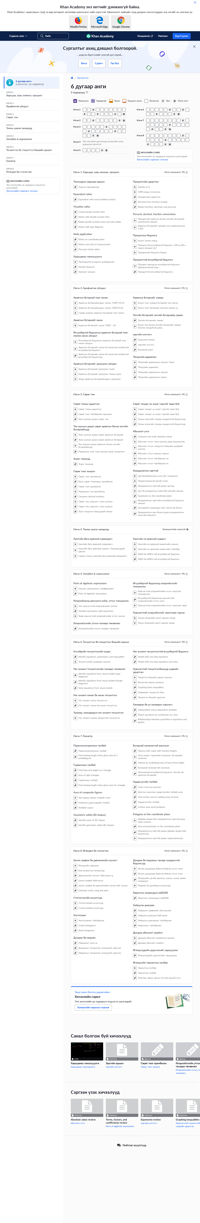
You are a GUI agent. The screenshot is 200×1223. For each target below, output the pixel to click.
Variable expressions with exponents (95, 611)
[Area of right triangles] (161, 120)
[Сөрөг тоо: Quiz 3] (115, 131)
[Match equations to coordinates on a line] (165, 114)
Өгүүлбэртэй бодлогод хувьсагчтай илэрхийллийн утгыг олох (156, 599)
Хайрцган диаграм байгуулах (152, 916)
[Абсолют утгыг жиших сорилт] (106, 131)
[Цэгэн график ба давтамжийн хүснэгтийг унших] (161, 135)
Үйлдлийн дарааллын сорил (152, 377)
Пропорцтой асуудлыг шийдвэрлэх (96, 262)
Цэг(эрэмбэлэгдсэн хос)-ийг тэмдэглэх (158, 476)
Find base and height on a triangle (94, 770)
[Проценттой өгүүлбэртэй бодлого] (119, 114)
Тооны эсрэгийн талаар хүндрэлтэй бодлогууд (161, 419)
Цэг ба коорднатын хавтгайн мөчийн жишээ (160, 491)
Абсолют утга (78, 1123)
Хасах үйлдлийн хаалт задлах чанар (156, 623)
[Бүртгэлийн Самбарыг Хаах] (194, 46)
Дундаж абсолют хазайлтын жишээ (156, 938)
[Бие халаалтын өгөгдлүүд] (148, 135)
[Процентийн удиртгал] (102, 114)
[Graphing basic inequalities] (187, 110)
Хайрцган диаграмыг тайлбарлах (155, 921)
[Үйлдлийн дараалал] (111, 120)
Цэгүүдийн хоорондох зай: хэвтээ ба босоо (160, 508)
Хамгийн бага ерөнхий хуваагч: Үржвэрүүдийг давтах (101, 550)
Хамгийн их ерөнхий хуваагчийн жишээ (158, 544)
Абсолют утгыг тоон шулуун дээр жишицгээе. (161, 442)
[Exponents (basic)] (98, 120)
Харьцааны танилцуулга (83, 1067)
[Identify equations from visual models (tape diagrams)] (152, 110)
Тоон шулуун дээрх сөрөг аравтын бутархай (100, 435)
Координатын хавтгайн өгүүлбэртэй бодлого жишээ (161, 501)
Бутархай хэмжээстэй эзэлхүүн (154, 768)
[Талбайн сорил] (178, 120)
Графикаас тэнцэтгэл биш (151, 692)
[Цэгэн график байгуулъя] (157, 135)
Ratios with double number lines (94, 217)
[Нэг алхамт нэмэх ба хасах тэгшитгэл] (165, 110)
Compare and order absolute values (155, 437)
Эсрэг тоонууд (85, 464)
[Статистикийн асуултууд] (170, 135)
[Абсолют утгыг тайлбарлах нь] (111, 131)
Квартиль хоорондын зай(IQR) (153, 898)
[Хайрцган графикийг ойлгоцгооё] (174, 140)
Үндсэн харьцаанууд (88, 187)
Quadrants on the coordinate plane (155, 496)
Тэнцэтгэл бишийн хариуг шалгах (155, 677)
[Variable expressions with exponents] (89, 150)
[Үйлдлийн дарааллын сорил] (115, 120)
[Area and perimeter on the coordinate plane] (157, 129)
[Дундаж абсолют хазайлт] (187, 140)
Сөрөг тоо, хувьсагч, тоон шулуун (95, 502)
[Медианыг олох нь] (187, 135)
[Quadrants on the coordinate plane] (124, 131)
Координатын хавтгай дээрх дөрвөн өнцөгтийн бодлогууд (162, 832)
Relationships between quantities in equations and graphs (162, 720)
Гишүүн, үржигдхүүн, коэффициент (96, 589)
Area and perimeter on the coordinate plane (159, 826)
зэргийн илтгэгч (146, 345)
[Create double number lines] (98, 110)
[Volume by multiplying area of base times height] (157, 125)
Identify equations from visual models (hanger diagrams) (100, 682)
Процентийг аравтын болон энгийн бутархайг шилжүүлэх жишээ (161, 220)
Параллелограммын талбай (92, 751)
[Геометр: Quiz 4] (165, 129)
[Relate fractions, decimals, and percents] (111, 114)
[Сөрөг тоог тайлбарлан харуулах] (84, 127)
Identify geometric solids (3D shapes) (96, 825)
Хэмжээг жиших (86, 272)
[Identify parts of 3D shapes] (187, 120)
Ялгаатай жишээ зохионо (151, 682)
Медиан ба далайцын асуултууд (154, 886)
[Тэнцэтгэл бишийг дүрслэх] (152, 114)
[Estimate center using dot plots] (165, 135)
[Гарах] (195, 2)
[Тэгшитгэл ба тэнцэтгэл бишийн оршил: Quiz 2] (183, 110)
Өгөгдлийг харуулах (88, 866)
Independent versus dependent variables (157, 710)
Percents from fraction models (152, 202)
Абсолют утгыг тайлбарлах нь (153, 458)
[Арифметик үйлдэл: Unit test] (124, 120)
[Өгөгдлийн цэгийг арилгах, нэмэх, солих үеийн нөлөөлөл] (161, 140)
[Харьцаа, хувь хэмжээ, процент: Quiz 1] (93, 110)
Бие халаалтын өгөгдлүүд (91, 871)
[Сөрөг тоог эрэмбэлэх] (115, 127)
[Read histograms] (178, 135)
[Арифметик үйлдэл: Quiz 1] (93, 120)
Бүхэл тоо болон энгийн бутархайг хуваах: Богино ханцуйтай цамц (159, 326)
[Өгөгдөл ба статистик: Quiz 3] (148, 144)
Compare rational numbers (91, 497)
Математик (82, 78)
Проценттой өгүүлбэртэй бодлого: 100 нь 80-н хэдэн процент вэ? (162, 246)
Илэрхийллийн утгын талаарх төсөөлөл (98, 629)
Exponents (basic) (146, 340)
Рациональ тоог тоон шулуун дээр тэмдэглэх (101, 452)
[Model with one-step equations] (174, 110)
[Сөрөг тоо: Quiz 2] (89, 131)
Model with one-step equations (153, 657)
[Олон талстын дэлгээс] (174, 125)
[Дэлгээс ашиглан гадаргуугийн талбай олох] (178, 125)
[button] (187, 529)
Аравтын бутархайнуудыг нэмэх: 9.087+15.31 (101, 303)
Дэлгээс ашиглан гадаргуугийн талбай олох (160, 792)
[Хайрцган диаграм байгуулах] (178, 140)
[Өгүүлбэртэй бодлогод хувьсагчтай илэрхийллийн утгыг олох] (98, 150)
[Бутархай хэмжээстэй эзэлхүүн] (161, 125)
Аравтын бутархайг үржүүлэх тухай (96, 369)
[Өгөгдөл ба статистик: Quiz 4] (165, 144)
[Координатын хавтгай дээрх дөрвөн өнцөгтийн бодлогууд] (161, 129)
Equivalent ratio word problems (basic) (96, 199)
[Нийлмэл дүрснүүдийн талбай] (174, 120)
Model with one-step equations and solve (158, 662)
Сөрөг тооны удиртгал (89, 409)
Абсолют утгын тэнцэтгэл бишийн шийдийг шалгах (160, 447)
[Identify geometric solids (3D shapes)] (148, 125)
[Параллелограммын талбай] (148, 120)
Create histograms (87, 926)
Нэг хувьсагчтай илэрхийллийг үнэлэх (97, 606)
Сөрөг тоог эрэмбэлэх (89, 477)
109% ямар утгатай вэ (149, 192)
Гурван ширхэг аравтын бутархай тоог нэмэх (101, 313)
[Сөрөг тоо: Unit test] (98, 135)
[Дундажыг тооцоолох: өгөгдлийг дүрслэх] (148, 140)
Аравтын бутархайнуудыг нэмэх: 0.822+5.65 (100, 308)
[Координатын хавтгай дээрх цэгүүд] (119, 131)
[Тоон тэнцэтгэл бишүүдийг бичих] (84, 131)
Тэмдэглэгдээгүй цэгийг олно (153, 481)
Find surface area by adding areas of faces (158, 797)
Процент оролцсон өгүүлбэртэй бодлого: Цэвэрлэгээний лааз (159, 266)
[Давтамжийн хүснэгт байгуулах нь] (152, 135)
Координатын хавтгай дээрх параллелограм (160, 838)
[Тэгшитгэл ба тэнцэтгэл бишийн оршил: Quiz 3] (157, 114)
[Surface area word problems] (148, 129)
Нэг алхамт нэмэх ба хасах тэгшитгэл (97, 705)
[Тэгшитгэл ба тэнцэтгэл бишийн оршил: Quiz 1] (170, 110)
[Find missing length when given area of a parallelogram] (152, 120)
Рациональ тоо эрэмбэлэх (91, 492)
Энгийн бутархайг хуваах (150, 320)
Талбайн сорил (85, 808)
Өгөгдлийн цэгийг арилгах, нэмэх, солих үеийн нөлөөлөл (162, 879)
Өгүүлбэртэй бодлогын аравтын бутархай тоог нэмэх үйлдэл (102, 342)
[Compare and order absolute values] (102, 131)
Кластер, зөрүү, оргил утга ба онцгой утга (159, 978)
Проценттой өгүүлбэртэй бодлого (155, 272)
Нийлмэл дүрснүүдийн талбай (93, 803)
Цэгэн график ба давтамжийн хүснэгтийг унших (103, 886)
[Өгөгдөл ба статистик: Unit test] (170, 144)
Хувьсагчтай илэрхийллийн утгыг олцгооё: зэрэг (162, 605)
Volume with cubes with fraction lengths (157, 751)
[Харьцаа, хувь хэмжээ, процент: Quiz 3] (98, 114)
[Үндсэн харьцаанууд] (84, 110)
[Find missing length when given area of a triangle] (170, 120)
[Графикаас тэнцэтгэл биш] (148, 114)
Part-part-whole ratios (89, 249)
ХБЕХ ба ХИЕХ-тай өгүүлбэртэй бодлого (158, 554)
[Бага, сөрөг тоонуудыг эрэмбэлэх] (111, 127)
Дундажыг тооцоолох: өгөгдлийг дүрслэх (99, 948)
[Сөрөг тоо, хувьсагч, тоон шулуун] (124, 127)
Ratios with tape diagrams (90, 227)
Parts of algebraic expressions (92, 594)
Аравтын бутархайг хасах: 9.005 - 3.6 (97, 325)
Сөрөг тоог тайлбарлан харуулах (95, 414)
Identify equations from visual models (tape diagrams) (99, 675)
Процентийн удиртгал (149, 197)
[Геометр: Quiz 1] (183, 120)
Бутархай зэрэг (145, 350)
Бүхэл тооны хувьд (147, 241)
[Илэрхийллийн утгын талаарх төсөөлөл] (93, 150)
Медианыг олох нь (88, 943)
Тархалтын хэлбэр (147, 968)
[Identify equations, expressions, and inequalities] (148, 110)
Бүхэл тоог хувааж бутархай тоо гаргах (158, 303)
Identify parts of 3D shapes (91, 820)
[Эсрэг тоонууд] (102, 127)
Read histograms (86, 930)
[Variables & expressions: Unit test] (106, 150)
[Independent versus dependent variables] (161, 114)
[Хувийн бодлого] (89, 114)
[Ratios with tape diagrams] (111, 110)
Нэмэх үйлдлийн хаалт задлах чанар (156, 618)
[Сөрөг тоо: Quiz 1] (106, 127)
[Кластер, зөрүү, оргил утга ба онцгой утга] (161, 144)
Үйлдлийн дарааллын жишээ (153, 372)
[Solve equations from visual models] (161, 110)
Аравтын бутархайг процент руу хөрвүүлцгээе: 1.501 (161, 227)
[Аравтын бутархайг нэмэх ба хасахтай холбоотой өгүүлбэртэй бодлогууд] (84, 120)
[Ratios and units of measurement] (119, 110)
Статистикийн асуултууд (90, 903)
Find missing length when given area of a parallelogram (98, 756)
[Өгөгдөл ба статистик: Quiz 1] (183, 135)
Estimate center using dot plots (93, 891)
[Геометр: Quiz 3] (152, 129)
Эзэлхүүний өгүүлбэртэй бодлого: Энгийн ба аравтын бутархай (161, 773)
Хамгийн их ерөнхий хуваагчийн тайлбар (159, 549)
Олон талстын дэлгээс (149, 787)
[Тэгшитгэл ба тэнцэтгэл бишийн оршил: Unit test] (178, 114)
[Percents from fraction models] (106, 114)
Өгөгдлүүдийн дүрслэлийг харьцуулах (157, 955)
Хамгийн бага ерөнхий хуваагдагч (95, 544)
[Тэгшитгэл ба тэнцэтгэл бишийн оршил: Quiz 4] (174, 114)
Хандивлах (143, 36)
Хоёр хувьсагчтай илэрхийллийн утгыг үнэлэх (101, 616)
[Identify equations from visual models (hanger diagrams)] (157, 110)
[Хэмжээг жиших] (93, 114)
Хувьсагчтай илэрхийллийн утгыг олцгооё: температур (159, 592)
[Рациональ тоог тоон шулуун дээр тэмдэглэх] (98, 127)
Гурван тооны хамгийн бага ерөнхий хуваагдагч (102, 556)
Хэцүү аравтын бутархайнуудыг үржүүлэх (99, 379)
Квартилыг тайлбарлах (149, 926)
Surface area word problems (151, 807)
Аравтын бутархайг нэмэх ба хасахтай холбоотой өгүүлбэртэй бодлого (103, 348)
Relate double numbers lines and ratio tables (99, 222)
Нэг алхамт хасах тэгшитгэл (92, 701)
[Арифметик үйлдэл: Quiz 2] (119, 120)
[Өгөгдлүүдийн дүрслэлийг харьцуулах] (152, 144)
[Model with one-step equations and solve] (178, 110)
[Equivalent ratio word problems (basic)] (89, 110)
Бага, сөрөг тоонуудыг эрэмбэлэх (95, 482)
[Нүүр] (72, 78)
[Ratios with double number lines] (102, 110)
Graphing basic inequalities (151, 687)
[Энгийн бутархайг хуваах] (89, 120)
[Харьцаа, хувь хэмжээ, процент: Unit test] (124, 114)
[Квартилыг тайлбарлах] (183, 140)
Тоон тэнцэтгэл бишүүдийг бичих (95, 512)
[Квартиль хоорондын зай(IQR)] (170, 140)
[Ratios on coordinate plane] (115, 110)
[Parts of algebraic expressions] (84, 150)
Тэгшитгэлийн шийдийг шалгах (94, 662)
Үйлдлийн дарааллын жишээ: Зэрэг (156, 362)
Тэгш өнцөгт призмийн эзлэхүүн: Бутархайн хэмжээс (160, 756)
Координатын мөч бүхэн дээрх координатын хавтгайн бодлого (161, 513)
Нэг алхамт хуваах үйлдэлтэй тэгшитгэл (99, 718)
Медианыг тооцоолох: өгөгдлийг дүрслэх (99, 953)
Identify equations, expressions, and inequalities (101, 657)
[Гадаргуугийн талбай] (187, 125)
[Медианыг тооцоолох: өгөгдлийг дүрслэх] (152, 140)
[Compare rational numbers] (119, 127)
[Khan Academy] (100, 36)
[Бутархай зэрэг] (106, 120)
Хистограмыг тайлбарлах (91, 921)
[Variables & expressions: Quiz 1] (102, 150)
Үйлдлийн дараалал (148, 367)
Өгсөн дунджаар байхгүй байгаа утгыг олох (160, 869)
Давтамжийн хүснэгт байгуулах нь (95, 876)
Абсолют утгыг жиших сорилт (153, 454)
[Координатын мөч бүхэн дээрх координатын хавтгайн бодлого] (89, 135)
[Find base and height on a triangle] (157, 120)
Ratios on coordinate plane (91, 239)
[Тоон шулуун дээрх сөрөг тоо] (89, 127)
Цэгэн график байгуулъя (90, 881)
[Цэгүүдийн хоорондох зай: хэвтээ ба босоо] (84, 135)
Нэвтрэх (163, 36)
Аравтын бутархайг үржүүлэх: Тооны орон (99, 374)
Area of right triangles (88, 775)
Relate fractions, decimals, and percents (157, 207)
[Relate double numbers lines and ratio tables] (106, 110)
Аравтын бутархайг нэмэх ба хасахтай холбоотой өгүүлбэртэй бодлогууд (103, 355)
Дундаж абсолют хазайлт (151, 943)
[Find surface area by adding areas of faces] (183, 125)
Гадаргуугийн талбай (148, 802)
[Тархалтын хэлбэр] (157, 144)
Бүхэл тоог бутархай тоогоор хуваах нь (158, 308)
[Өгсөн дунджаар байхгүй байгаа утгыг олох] (157, 140)
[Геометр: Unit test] (170, 129)
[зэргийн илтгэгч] (102, 120)
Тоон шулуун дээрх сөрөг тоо (93, 419)
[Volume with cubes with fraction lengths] (152, 125)
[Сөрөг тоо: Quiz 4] (93, 135)
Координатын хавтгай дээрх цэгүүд (156, 486)
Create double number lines (91, 212)
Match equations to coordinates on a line (158, 715)
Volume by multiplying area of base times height (161, 763)
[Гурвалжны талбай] (165, 120)
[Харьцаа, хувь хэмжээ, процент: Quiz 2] (84, 114)
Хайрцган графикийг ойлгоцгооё (154, 911)
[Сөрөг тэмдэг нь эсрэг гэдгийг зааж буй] (93, 131)
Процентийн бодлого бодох (152, 253)
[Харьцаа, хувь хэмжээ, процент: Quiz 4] (115, 114)
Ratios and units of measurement (94, 244)
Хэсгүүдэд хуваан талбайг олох (94, 798)
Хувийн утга (144, 187)
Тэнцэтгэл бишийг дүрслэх (151, 697)
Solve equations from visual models (95, 688)
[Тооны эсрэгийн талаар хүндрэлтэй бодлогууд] (98, 131)
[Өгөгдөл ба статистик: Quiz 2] (165, 140)
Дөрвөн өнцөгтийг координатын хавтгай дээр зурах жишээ (161, 820)
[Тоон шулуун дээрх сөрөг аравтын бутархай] (93, 127)
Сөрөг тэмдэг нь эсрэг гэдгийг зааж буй (158, 409)
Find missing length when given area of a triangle (101, 785)
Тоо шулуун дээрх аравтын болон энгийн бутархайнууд (99, 445)
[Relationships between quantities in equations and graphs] (170, 114)
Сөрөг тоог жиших (150, 1067)
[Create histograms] (174, 135)
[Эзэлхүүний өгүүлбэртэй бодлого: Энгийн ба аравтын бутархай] (165, 125)
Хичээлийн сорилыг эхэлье (22, 191)
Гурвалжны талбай (88, 780)
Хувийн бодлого (86, 267)
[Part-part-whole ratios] (124, 110)
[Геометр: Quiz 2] (170, 125)
